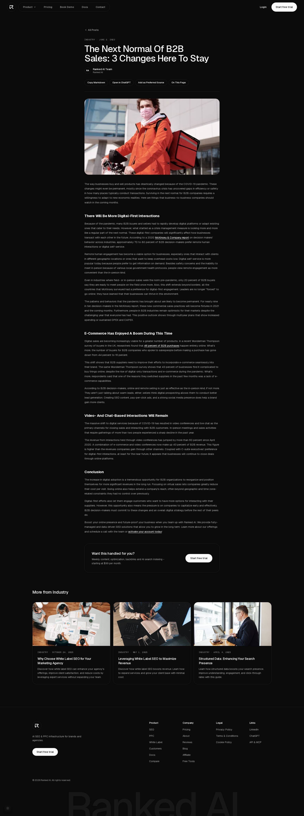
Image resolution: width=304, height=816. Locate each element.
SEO (151, 729)
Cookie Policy (224, 742)
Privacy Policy (224, 729)
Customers (155, 748)
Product (28, 7)
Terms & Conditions (227, 735)
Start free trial (284, 7)
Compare (154, 761)
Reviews (187, 742)
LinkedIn (254, 729)
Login (263, 7)
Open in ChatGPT (121, 82)
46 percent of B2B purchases (161, 345)
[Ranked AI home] (11, 7)
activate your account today (145, 531)
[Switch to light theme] (7, 808)
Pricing (48, 7)
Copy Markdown (96, 82)
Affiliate (187, 754)
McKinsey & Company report (172, 237)
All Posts (93, 30)
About (186, 735)
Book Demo (67, 7)
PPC (151, 735)
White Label (155, 742)
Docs (85, 7)
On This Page (179, 82)
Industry (89, 39)
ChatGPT (254, 735)
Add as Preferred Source (151, 82)
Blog (185, 748)
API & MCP (255, 742)
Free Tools (189, 761)
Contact (100, 7)
